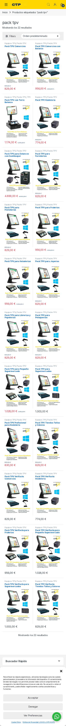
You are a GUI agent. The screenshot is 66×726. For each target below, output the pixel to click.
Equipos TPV (10, 43)
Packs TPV (21, 43)
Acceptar (33, 697)
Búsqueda (48, 4)
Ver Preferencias (33, 715)
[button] (61, 671)
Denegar (33, 706)
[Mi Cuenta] (55, 4)
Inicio (5, 12)
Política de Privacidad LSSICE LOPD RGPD (39, 722)
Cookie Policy (16, 722)
